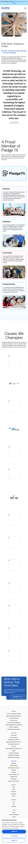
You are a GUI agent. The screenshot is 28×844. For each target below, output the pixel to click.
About (14, 812)
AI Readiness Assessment (13, 739)
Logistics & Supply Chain (14, 774)
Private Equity (14, 779)
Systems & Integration (13, 727)
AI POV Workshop (13, 737)
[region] (14, 831)
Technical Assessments (14, 753)
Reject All (14, 840)
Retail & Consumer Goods (13, 781)
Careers (14, 816)
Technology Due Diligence (13, 755)
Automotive (13, 763)
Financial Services (14, 765)
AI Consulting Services (13, 718)
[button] (25, 8)
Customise (14, 836)
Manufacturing (14, 776)
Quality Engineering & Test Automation (13, 724)
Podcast (13, 796)
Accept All (14, 831)
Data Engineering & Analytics (13, 729)
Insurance (14, 772)
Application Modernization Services (13, 716)
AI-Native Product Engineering (13, 722)
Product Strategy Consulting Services (14, 748)
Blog (14, 789)
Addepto (15, 1)
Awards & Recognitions (14, 814)
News (13, 787)
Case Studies (13, 793)
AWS (14, 802)
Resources (13, 791)
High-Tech (13, 770)
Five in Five (13, 746)
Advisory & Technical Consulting (14, 713)
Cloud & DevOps (13, 720)
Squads (13, 750)
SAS (14, 804)
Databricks (13, 806)
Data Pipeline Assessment (13, 744)
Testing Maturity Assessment (13, 757)
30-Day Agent (14, 735)
